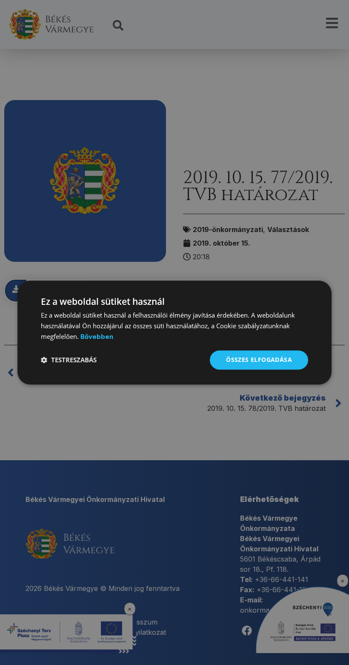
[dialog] (174, 332)
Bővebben (96, 336)
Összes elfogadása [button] (259, 359)
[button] (69, 359)
